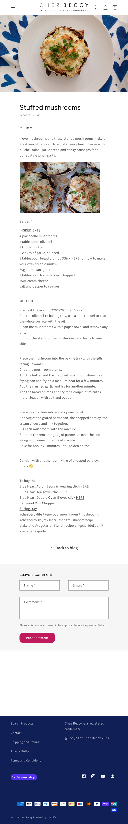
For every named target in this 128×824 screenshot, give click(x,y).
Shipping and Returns (26, 742)
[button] (13, 7)
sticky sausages (79, 150)
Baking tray (28, 508)
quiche (25, 150)
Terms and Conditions (26, 760)
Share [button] (28, 128)
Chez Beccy (26, 817)
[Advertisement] (64, 680)
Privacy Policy (20, 751)
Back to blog (67, 547)
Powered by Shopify (44, 817)
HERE (75, 258)
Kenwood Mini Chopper (37, 503)
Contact (16, 733)
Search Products (22, 723)
